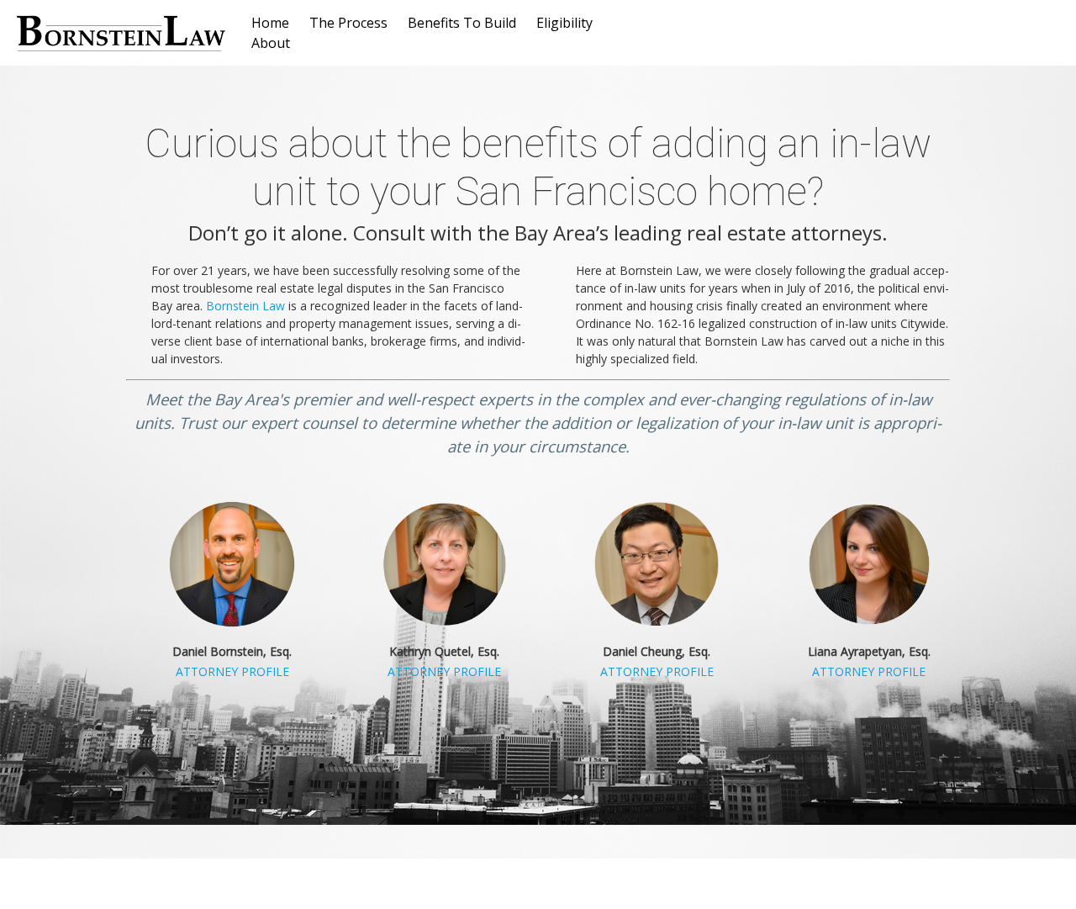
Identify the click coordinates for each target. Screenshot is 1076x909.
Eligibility (564, 22)
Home (270, 22)
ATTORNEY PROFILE (232, 671)
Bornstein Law (245, 306)
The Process (348, 22)
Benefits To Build (462, 22)
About (270, 43)
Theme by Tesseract (865, 884)
